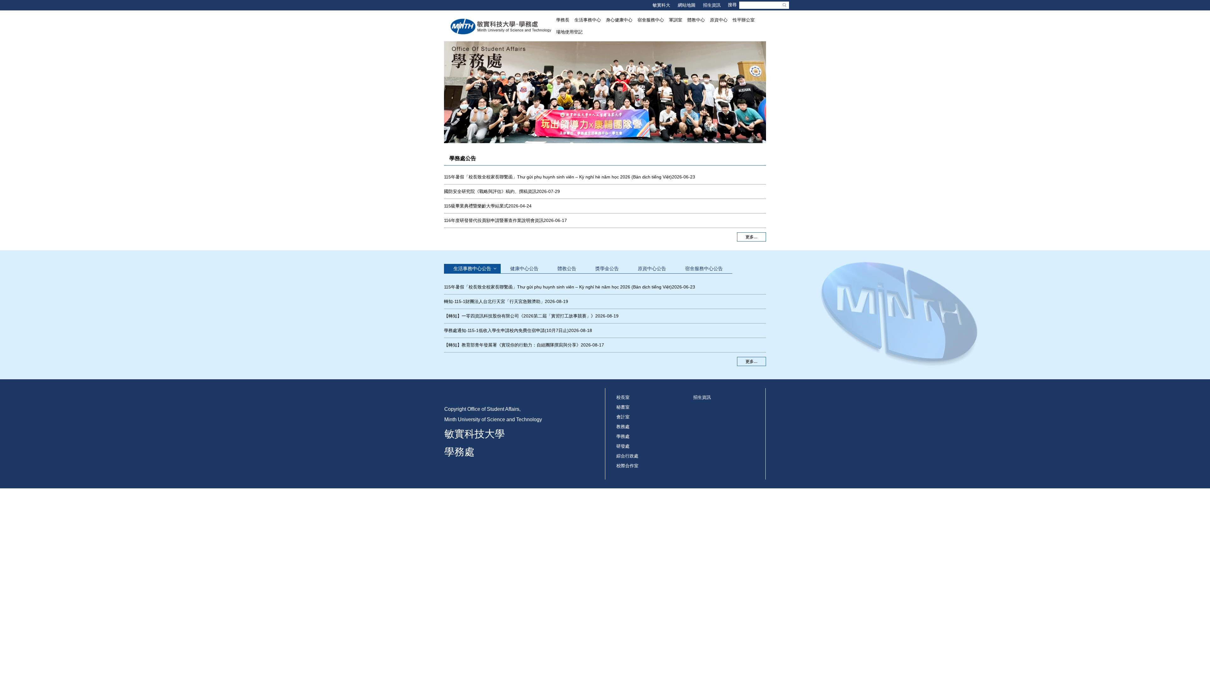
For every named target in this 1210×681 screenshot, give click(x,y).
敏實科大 (661, 5)
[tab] (472, 268)
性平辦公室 (744, 19)
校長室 (623, 397)
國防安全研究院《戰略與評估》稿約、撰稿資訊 (490, 191)
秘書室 (623, 407)
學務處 (623, 436)
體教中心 (696, 19)
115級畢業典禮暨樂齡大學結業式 (476, 205)
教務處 (623, 426)
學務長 (562, 19)
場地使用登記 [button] (569, 31)
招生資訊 (712, 5)
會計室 (623, 416)
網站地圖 (686, 5)
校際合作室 (627, 465)
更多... (752, 237)
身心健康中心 (619, 19)
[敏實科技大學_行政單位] (501, 26)
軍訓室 (675, 19)
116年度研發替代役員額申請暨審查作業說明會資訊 (494, 220)
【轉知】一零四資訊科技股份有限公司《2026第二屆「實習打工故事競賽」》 (519, 315)
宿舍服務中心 (650, 19)
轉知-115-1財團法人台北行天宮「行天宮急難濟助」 (494, 301)
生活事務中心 (587, 19)
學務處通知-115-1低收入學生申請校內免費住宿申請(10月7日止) (506, 330)
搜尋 (784, 5)
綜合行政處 (627, 455)
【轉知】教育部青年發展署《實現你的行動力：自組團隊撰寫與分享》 (512, 344)
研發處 (623, 446)
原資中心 (719, 19)
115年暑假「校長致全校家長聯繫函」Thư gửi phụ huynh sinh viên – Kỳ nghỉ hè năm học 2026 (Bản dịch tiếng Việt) (558, 176)
